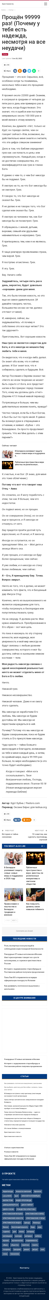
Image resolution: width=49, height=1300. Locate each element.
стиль (5, 1254)
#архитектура (8, 1191)
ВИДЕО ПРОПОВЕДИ (23, 1200)
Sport (16, 1196)
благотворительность (20, 1227)
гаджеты (6, 1232)
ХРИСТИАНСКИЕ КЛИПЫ (35, 1214)
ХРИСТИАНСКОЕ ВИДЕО (12, 1223)
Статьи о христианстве (14, 1148)
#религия (37, 1191)
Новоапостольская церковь (14, 1125)
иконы (21, 1232)
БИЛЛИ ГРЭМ (8, 1200)
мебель (38, 1236)
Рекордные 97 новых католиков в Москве (22, 1059)
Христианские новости (13, 1136)
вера (39, 1227)
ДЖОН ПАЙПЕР (27, 1205)
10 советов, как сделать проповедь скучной (37, 837)
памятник (25, 1245)
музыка (6, 1240)
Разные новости (11, 1152)
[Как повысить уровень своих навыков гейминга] (35, 894)
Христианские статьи (12, 1132)
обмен (5, 1245)
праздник (17, 1249)
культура (18, 1236)
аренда (27, 1223)
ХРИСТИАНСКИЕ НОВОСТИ (13, 1218)
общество (15, 1245)
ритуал (35, 1249)
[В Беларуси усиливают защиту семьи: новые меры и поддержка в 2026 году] (7, 454)
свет (42, 1249)
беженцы (36, 1223)
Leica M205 (7, 1196)
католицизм (7, 1236)
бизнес (5, 1227)
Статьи (5, 54)
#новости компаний (23, 1191)
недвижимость (31, 1240)
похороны (6, 1249)
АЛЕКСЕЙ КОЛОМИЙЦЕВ (31, 1196)
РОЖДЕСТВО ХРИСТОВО (26, 1209)
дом (14, 1232)
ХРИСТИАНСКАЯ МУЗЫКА (12, 1214)
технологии (14, 1254)
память (35, 1245)
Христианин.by (8, 4)
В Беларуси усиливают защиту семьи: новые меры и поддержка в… (30, 453)
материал (28, 1236)
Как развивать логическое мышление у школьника (23, 1083)
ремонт (26, 1249)
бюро (33, 1227)
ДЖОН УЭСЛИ (8, 1209)
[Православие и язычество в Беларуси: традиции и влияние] (13, 894)
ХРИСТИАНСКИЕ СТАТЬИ (35, 1218)
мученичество (17, 1240)
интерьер (30, 1232)
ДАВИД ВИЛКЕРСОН (10, 1205)
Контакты (24, 1268)
